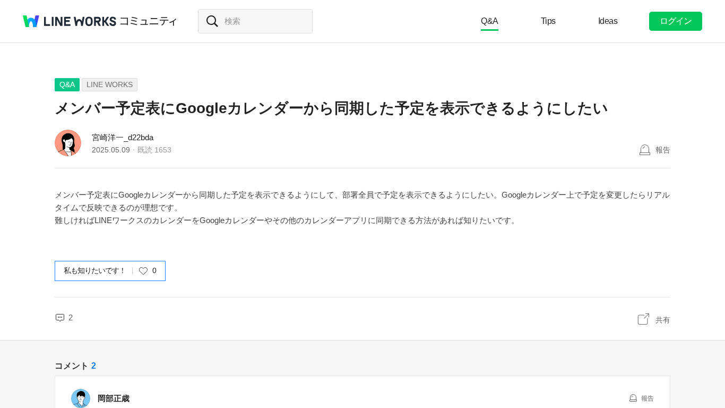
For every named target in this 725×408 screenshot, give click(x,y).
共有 (662, 320)
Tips (548, 21)
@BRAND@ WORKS (69, 21)
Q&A (489, 21)
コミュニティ (148, 21)
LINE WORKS (110, 84)
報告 (662, 150)
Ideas (608, 21)
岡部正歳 (114, 398)
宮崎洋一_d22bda (122, 137)
